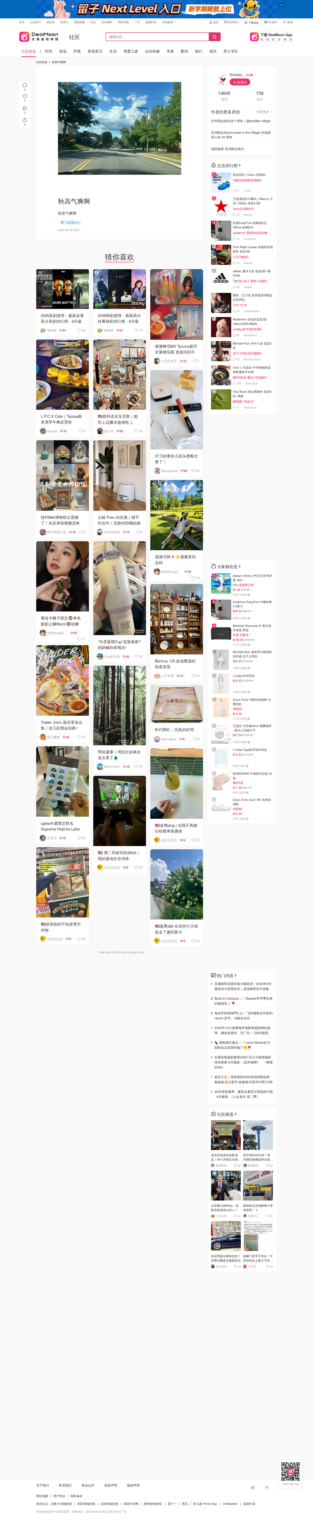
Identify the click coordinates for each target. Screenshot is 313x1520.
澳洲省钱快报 (153, 1503)
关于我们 (42, 1485)
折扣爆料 (107, 22)
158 (260, 93)
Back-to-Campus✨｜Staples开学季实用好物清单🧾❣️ (243, 1001)
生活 (113, 51)
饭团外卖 (151, 22)
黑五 (185, 1503)
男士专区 (230, 51)
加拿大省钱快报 (61, 1503)
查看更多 (262, 111)
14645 (224, 93)
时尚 (48, 51)
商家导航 (123, 22)
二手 (137, 22)
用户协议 (59, 1496)
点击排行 (35, 22)
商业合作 (88, 1485)
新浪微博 (252, 1487)
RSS (266, 1487)
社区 (93, 22)
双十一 (172, 1503)
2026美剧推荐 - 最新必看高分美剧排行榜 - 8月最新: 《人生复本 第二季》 (243, 1094)
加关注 (241, 82)
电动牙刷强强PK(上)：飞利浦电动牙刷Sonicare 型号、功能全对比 (243, 1015)
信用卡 (64, 22)
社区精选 (28, 51)
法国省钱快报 (109, 1503)
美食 (170, 51)
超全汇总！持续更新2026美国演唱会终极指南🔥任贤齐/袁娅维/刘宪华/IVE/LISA (243, 1079)
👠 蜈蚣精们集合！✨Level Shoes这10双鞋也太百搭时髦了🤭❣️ (242, 1045)
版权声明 (133, 1485)
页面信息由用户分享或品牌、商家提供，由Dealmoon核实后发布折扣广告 (81, 1511)
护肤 (77, 51)
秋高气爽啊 (59, 62)
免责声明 (110, 1485)
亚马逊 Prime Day (205, 1503)
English (272, 22)
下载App (253, 22)
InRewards (230, 1503)
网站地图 (42, 1496)
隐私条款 (76, 1496)
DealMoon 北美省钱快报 (38, 35)
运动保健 (152, 51)
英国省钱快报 (86, 1503)
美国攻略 (79, 22)
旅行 (198, 51)
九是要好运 (72, 222)
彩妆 (63, 51)
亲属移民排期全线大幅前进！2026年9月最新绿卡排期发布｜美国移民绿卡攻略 (243, 986)
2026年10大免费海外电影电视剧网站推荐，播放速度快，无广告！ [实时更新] (242, 1030)
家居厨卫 (95, 51)
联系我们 (233, 22)
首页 (22, 22)
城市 (213, 51)
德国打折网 (131, 1503)
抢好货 (51, 22)
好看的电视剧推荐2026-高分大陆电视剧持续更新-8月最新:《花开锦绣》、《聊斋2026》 (243, 1062)
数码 (184, 51)
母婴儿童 (131, 51)
